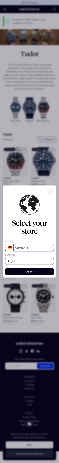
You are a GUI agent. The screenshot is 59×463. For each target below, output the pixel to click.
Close (50, 191)
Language (10, 254)
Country (9, 241)
